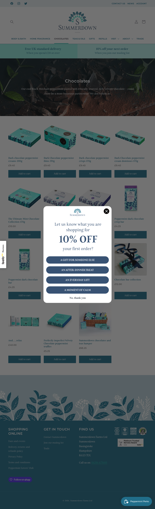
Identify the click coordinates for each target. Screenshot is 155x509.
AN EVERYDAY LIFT (77, 280)
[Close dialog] (106, 211)
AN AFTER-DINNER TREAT (77, 270)
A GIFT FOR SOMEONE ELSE (77, 260)
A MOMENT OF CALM (77, 290)
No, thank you (77, 298)
